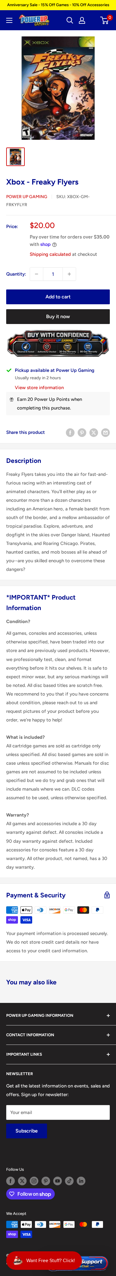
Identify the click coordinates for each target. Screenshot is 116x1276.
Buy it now (58, 316)
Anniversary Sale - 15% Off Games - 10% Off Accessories (58, 4)
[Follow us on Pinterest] (45, 1181)
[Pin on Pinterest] (82, 432)
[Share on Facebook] (70, 432)
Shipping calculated (50, 254)
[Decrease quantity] (36, 274)
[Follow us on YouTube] (57, 1181)
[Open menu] (9, 20)
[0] (105, 20)
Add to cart (58, 297)
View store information (39, 387)
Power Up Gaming (26, 196)
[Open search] (70, 20)
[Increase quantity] (69, 274)
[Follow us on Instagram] (34, 1181)
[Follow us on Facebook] (10, 1181)
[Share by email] (105, 432)
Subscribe (26, 1131)
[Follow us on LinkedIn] (81, 1181)
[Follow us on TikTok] (69, 1181)
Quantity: (16, 274)
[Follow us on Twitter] (22, 1181)
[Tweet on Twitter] (93, 432)
